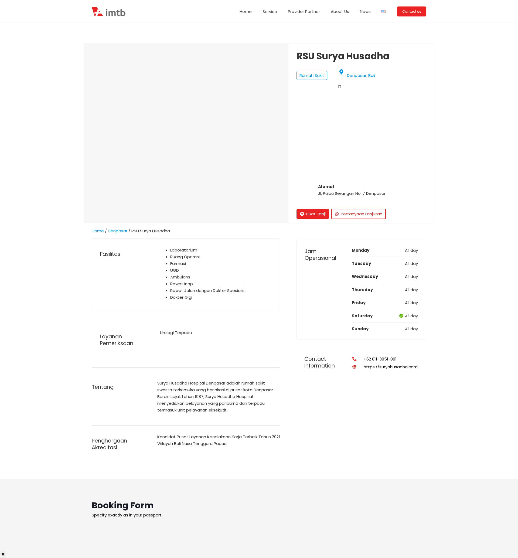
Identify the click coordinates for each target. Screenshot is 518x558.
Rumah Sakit (311, 75)
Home (98, 231)
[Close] (3, 554)
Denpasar (117, 231)
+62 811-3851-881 (380, 359)
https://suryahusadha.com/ (392, 367)
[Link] (109, 11)
